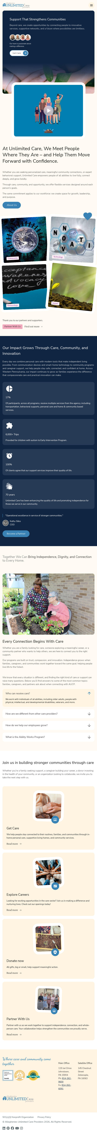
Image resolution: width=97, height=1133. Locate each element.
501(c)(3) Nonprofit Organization (18, 1117)
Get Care (17, 53)
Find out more (32, 326)
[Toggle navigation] (91, 5)
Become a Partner (16, 533)
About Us (12, 205)
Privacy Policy (44, 1117)
